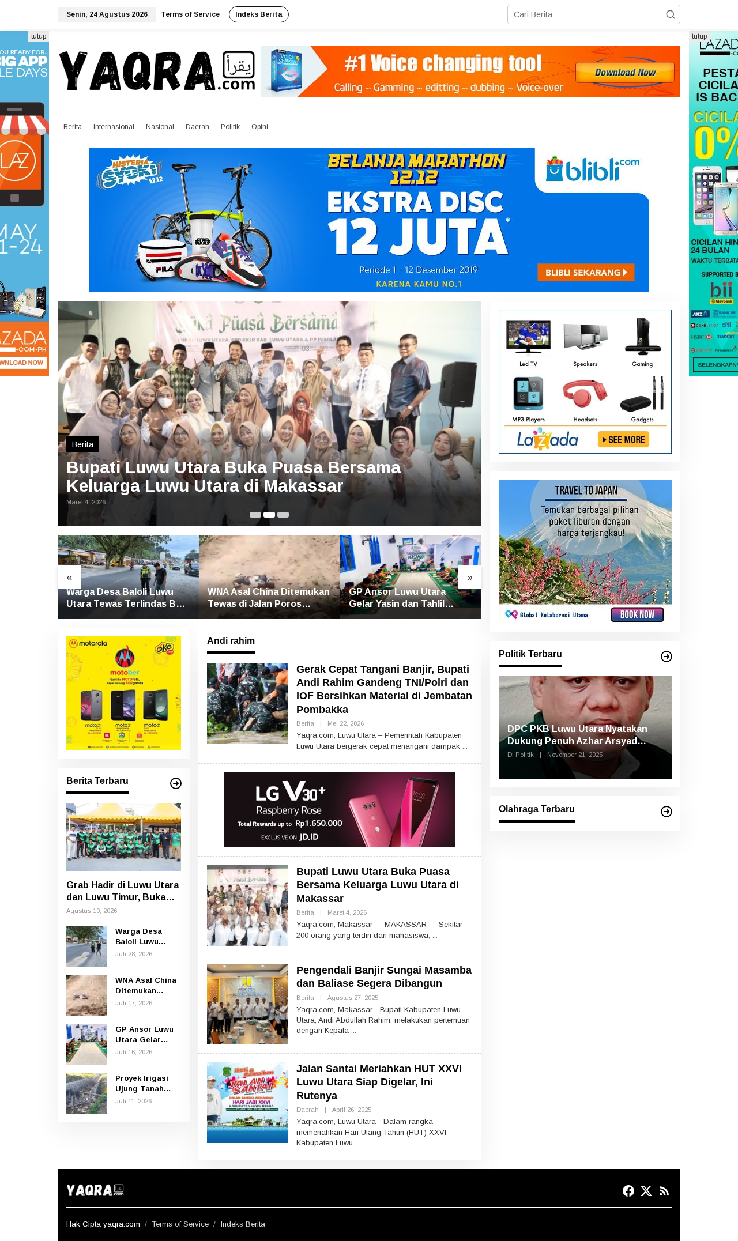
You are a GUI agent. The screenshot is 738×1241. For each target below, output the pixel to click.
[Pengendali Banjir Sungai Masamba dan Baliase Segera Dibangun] (353, 1031)
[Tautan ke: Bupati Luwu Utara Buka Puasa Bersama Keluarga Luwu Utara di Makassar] (269, 414)
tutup (38, 36)
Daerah (307, 1109)
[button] (670, 14)
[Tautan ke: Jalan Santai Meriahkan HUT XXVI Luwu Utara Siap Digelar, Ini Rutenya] (247, 1102)
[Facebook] (628, 1191)
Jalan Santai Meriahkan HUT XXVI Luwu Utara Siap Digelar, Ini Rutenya (379, 1082)
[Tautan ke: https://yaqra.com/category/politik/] (666, 656)
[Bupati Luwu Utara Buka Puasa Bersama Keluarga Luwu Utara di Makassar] (435, 935)
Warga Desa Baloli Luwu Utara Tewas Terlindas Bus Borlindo (126, 598)
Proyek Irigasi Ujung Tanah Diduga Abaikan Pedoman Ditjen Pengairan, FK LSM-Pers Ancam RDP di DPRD (147, 1084)
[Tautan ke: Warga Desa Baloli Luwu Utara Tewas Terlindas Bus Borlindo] (128, 576)
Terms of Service (180, 1224)
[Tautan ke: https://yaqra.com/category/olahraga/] (666, 811)
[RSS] (664, 1191)
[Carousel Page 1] (255, 515)
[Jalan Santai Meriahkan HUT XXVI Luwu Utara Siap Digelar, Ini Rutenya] (357, 1143)
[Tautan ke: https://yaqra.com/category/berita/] (176, 783)
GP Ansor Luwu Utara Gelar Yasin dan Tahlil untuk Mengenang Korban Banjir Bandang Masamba (407, 598)
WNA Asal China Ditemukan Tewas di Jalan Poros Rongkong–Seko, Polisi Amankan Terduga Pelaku (269, 598)
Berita (82, 444)
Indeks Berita (243, 1224)
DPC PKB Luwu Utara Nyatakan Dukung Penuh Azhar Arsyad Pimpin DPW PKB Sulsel (577, 736)
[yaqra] (159, 70)
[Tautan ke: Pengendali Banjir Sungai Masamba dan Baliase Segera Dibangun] (247, 1003)
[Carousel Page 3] (283, 515)
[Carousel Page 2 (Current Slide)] (269, 515)
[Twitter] (646, 1191)
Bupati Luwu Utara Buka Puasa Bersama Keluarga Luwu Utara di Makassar (233, 476)
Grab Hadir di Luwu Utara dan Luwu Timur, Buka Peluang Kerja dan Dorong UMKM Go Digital (122, 892)
